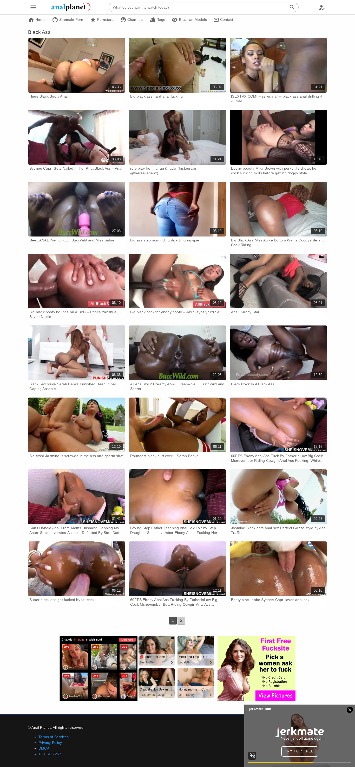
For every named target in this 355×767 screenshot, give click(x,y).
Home (39, 19)
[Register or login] (321, 7)
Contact (226, 19)
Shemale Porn (70, 19)
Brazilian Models (192, 19)
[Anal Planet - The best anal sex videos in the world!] (70, 10)
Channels (134, 19)
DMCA (43, 748)
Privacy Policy (50, 742)
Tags (160, 19)
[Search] (292, 7)
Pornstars (105, 19)
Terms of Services (53, 737)
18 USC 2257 (49, 754)
